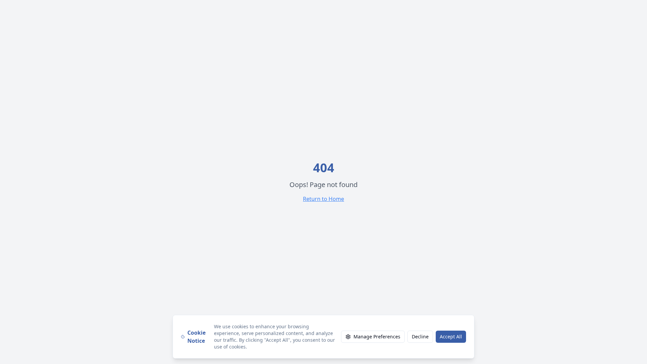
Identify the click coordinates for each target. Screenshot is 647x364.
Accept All (451, 336)
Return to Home (323, 199)
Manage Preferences (376, 336)
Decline (420, 336)
